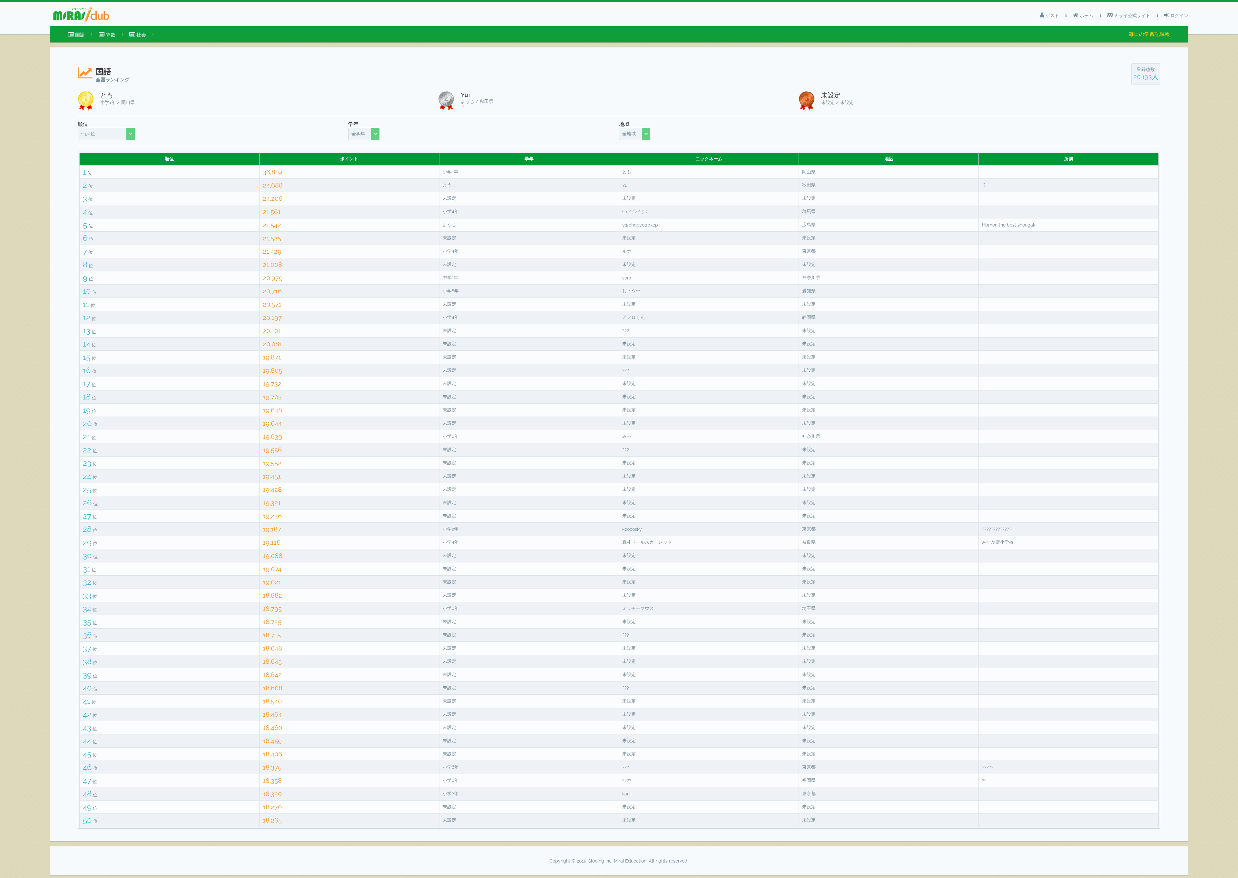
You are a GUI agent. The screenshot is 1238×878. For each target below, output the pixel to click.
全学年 (358, 133)
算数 (109, 35)
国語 (79, 35)
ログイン (1178, 15)
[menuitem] (76, 35)
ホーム (1085, 15)
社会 (140, 35)
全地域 (629, 133)
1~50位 (88, 133)
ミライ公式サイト (1131, 15)
